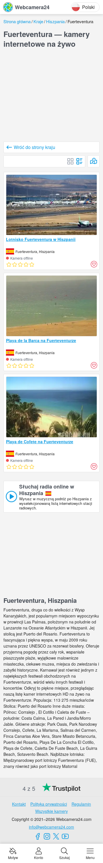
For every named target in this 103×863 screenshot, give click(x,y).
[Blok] (70, 161)
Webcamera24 (32, 7)
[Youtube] (65, 836)
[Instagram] (46, 836)
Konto (38, 857)
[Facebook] (37, 836)
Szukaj (64, 857)
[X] (56, 836)
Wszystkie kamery (51, 811)
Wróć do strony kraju (34, 147)
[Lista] (79, 161)
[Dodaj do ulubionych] (93, 264)
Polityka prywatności (48, 804)
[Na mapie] (94, 161)
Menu (90, 857)
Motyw (13, 857)
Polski (88, 7)
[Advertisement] (51, 96)
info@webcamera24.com (51, 827)
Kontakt (19, 804)
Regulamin (81, 804)
